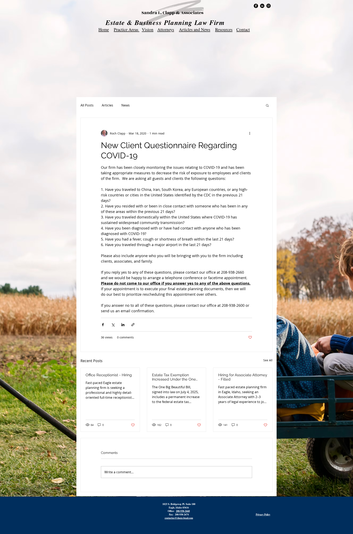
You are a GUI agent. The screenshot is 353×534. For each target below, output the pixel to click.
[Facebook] (256, 6)
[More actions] (249, 133)
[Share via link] (133, 325)
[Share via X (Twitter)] (113, 325)
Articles (107, 105)
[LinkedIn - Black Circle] (262, 6)
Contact (243, 29)
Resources (223, 29)
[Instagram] (268, 6)
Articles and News (194, 29)
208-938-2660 (183, 511)
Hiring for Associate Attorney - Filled (242, 377)
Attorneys (165, 29)
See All (268, 360)
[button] (267, 105)
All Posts (87, 105)
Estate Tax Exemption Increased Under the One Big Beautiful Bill (174, 377)
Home (103, 29)
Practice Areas (126, 29)
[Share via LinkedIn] (123, 325)
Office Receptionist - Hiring (109, 375)
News (125, 105)
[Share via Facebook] (103, 325)
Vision (147, 29)
